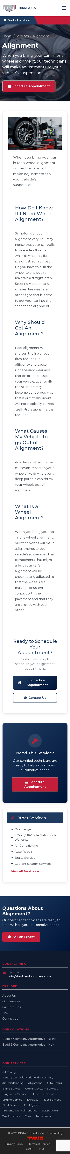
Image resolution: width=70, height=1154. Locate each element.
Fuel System (32, 1105)
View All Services (23, 871)
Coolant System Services (33, 864)
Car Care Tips (11, 1007)
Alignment (35, 1082)
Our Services (11, 1001)
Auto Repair (23, 851)
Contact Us (37, 698)
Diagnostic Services (15, 1094)
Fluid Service (10, 1105)
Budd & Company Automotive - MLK (28, 1044)
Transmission (44, 1116)
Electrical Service (44, 1094)
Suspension (50, 1110)
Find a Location (18, 20)
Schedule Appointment (31, 86)
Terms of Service (39, 1143)
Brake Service (25, 857)
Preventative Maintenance (20, 1110)
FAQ (5, 1013)
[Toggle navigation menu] (64, 8)
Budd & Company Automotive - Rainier (30, 1039)
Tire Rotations (11, 1116)
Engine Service (12, 1099)
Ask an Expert (23, 937)
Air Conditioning (26, 845)
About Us (9, 995)
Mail (41, 1148)
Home (7, 36)
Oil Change (23, 829)
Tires (28, 1116)
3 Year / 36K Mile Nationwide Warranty (36, 837)
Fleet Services (51, 1099)
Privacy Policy (14, 1143)
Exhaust (32, 1099)
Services (22, 36)
